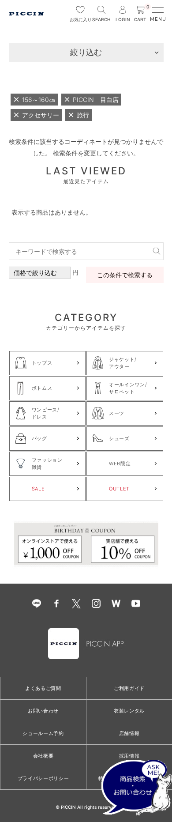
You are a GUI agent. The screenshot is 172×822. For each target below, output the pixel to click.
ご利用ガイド (129, 688)
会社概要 (43, 756)
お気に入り (80, 19)
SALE (38, 489)
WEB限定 (120, 463)
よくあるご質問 (43, 688)
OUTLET (119, 489)
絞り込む (86, 52)
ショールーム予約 (43, 733)
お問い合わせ (43, 711)
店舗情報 (129, 733)
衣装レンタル (129, 711)
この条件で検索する (125, 275)
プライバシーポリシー (43, 778)
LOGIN (123, 19)
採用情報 (129, 756)
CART (141, 14)
